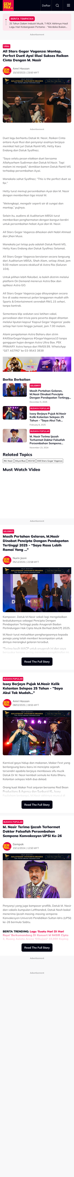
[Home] (8, 5)
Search (57, 5)
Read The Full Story (37, 661)
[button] (6, 19)
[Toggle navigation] (68, 5)
